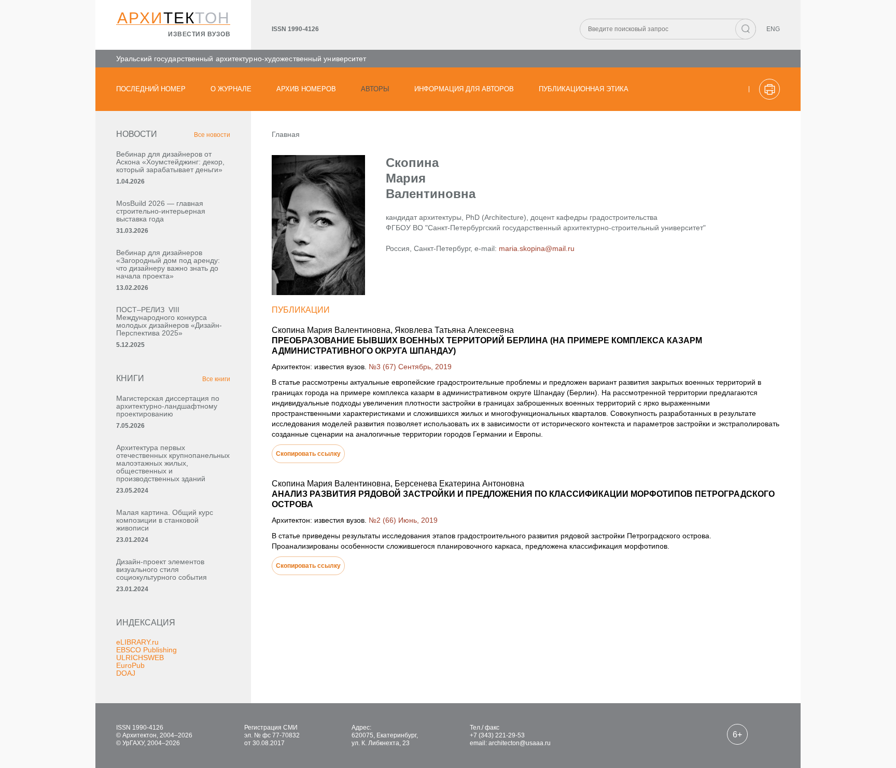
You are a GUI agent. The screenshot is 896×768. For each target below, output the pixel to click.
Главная (286, 134)
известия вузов (199, 34)
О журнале (231, 89)
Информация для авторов (464, 89)
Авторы (375, 89)
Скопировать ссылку (308, 453)
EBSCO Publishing (146, 650)
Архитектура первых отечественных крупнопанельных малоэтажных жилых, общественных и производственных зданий (173, 463)
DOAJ (125, 673)
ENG (773, 29)
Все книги (216, 379)
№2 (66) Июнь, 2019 (403, 520)
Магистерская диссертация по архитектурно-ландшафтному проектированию (167, 406)
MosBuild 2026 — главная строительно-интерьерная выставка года (160, 211)
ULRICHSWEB (140, 657)
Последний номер (151, 89)
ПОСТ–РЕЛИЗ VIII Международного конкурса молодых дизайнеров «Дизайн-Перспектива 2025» (169, 321)
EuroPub (130, 665)
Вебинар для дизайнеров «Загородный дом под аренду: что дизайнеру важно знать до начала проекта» (168, 264)
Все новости (212, 134)
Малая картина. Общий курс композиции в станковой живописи (164, 520)
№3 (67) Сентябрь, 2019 (410, 366)
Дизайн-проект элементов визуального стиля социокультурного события (161, 569)
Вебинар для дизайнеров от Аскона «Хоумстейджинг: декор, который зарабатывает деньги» (170, 162)
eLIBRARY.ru (137, 642)
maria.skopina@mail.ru (537, 248)
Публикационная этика (583, 89)
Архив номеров (306, 89)
